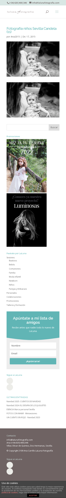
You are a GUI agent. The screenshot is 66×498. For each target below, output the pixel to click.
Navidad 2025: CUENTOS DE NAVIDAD (24, 401)
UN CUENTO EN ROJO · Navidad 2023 (23, 417)
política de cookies (10, 492)
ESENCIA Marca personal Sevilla (21, 409)
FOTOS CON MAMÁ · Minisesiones (22, 413)
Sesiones (11, 257)
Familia (12, 272)
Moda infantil (15, 276)
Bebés (12, 264)
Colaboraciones (14, 297)
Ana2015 (15, 36)
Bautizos (13, 260)
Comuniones (15, 268)
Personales (12, 293)
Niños (11, 284)
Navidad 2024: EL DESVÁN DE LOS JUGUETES (26, 405)
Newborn (13, 280)
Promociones (13, 301)
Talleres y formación (16, 305)
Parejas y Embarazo (18, 289)
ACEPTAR (33, 495)
